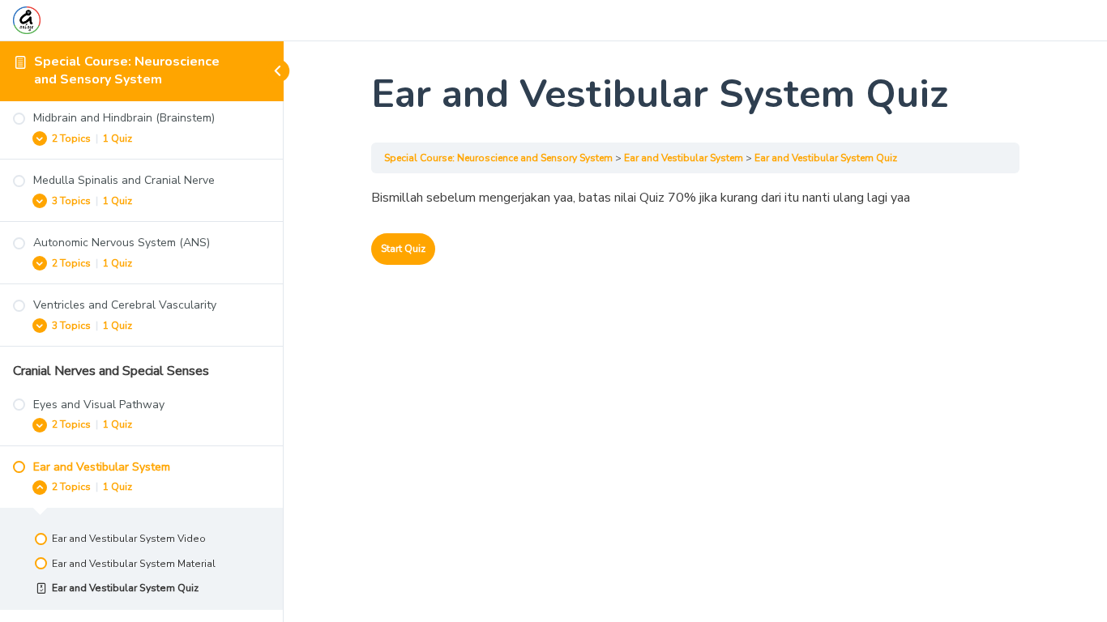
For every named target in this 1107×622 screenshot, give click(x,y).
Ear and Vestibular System (683, 157)
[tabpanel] (695, 198)
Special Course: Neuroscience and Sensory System (127, 70)
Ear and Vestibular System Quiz (825, 157)
